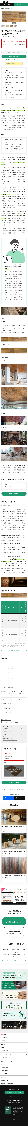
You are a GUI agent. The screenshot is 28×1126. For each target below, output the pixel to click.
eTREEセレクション (7, 1040)
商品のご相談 (15, 56)
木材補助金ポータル (7, 1070)
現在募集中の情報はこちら (14, 960)
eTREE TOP (4, 8)
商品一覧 (5, 1034)
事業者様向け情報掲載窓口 (7, 1083)
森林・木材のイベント (6, 1061)
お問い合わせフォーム (15, 1092)
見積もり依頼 (15, 650)
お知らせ (3, 1077)
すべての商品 (5, 1037)
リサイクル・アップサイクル (10, 722)
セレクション (11, 8)
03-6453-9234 (15, 1100)
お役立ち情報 (4, 1064)
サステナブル (6, 719)
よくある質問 (4, 1080)
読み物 (2, 1047)
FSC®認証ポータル (7, 1073)
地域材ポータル (6, 1067)
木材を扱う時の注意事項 (10, 740)
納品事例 (3, 1044)
